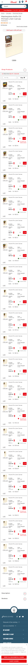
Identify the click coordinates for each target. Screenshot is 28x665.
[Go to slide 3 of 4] (14, 60)
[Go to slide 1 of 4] (12, 60)
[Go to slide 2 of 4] (13, 60)
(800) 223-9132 (8, 616)
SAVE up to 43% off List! (14, 30)
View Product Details (21, 26)
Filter (22, 77)
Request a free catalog (10, 622)
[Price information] (14, 94)
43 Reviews (4, 25)
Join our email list (8, 626)
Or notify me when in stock (23, 142)
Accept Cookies (14, 661)
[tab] (14, 69)
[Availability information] (19, 141)
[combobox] (10, 77)
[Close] (27, 645)
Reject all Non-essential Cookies (14, 657)
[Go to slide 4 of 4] (15, 60)
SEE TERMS (21, 10)
